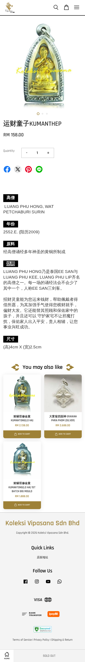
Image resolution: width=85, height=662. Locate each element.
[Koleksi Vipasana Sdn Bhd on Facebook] (25, 583)
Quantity (9, 151)
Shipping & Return (62, 640)
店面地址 (42, 557)
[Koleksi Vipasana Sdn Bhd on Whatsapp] (59, 583)
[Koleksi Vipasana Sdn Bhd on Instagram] (37, 583)
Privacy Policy (41, 640)
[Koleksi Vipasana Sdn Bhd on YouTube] (48, 583)
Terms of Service (22, 640)
